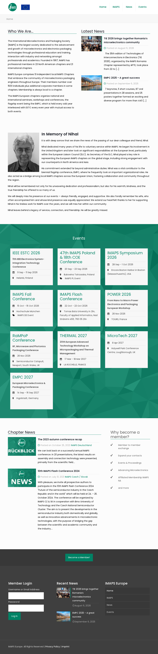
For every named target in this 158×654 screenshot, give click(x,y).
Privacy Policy (52, 646)
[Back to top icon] (143, 647)
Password (13, 601)
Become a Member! (79, 557)
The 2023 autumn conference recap (60, 439)
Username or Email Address (24, 589)
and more (123, 487)
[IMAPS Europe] (22, 7)
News (109, 604)
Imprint (65, 646)
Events (110, 612)
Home (110, 590)
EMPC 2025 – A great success (122, 77)
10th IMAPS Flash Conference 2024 (59, 471)
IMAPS (110, 597)
